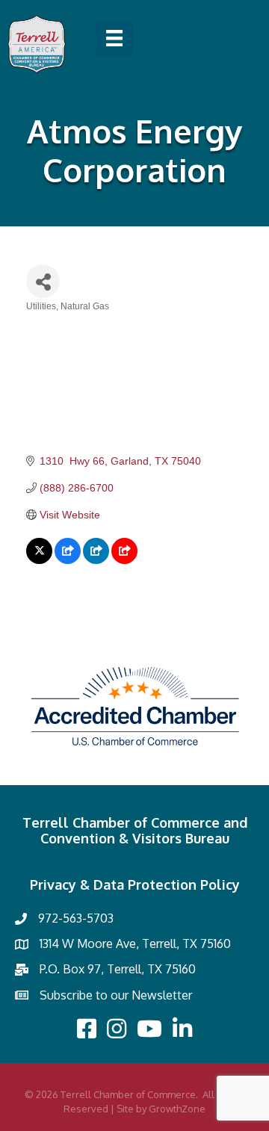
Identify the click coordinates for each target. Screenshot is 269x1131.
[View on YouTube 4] (124, 560)
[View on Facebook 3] (68, 560)
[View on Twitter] (39, 560)
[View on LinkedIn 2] (96, 560)
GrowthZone (177, 1109)
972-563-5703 (76, 918)
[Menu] (114, 38)
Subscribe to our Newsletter (116, 995)
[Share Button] (43, 281)
